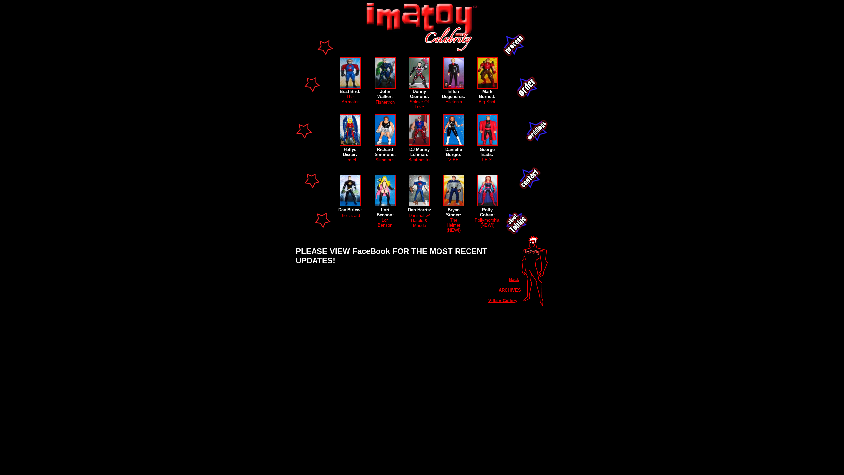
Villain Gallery (502, 300)
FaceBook (371, 251)
